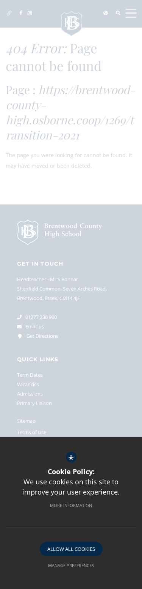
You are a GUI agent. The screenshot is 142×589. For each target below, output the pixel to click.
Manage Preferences (71, 565)
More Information (71, 505)
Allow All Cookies (71, 549)
